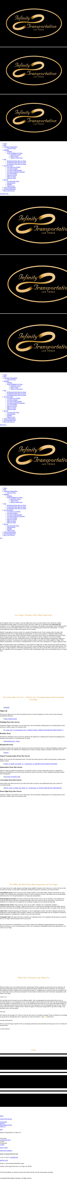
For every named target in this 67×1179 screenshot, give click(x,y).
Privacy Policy (4, 1147)
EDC (1, 1129)
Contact (2, 1144)
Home (1, 1116)
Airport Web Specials (6, 1119)
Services (2, 1123)
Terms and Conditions (6, 1150)
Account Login (4, 193)
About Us (3, 1126)
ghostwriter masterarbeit (25, 633)
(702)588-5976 (14, 1157)
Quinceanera (3, 1122)
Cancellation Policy (5, 1140)
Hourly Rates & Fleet (6, 1125)
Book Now (3, 425)
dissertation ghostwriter (20, 626)
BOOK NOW (4, 1160)
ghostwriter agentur (21, 629)
